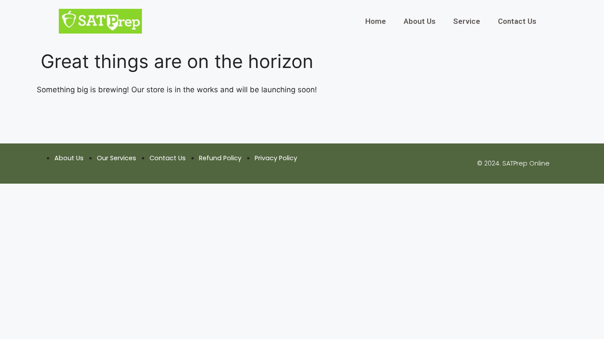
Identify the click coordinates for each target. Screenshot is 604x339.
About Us (420, 21)
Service (466, 21)
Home (375, 21)
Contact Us (517, 21)
